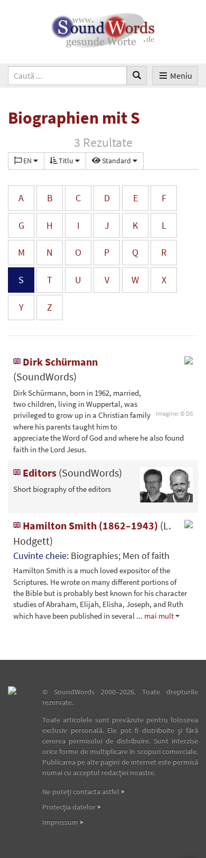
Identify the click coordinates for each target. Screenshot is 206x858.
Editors (71, 472)
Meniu (181, 75)
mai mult (159, 616)
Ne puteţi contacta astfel (80, 791)
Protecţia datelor (69, 807)
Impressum (60, 822)
